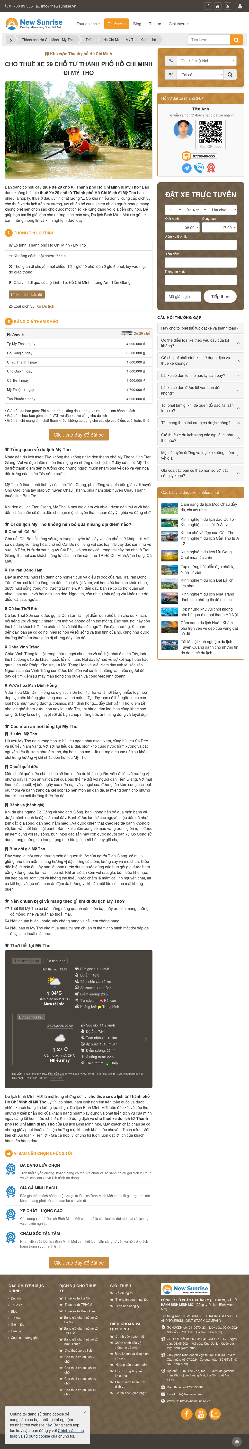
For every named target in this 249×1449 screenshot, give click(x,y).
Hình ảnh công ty (128, 1306)
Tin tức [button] (155, 23)
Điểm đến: (172, 254)
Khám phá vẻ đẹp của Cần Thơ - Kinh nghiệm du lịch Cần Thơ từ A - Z (210, 538)
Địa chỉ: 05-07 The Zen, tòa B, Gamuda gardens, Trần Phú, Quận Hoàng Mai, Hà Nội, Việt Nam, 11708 (201, 1375)
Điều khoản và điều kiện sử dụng (132, 1355)
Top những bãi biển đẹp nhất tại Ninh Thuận (208, 569)
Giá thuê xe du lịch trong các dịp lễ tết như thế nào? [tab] (197, 437)
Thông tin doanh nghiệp (132, 1299)
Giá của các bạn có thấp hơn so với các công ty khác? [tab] (195, 473)
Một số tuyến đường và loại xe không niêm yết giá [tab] (197, 455)
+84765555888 (193, 1387)
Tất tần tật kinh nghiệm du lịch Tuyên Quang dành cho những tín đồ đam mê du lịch (209, 647)
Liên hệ (16, 1331)
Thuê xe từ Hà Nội (77, 1298)
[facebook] (187, 1414)
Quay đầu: (209, 218)
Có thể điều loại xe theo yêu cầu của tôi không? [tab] (195, 342)
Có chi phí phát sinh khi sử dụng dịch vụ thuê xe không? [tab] (195, 360)
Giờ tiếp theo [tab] (55, 960)
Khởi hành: (172, 218)
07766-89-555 (204, 156)
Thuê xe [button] (115, 23)
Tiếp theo (220, 296)
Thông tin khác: (176, 271)
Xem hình (214, 1332)
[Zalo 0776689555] (187, 168)
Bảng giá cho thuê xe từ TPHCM (81, 1330)
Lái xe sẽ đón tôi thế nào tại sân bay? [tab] (193, 375)
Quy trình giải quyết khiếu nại (129, 1373)
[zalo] (215, 1414)
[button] (144, 1044)
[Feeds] (227, 6)
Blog (14, 1311)
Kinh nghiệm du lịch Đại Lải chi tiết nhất (207, 583)
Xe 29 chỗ (141, 333)
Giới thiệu (17, 1324)
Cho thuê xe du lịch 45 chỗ (80, 1392)
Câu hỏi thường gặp (24, 1337)
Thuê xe (16, 1305)
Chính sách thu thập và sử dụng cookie (47, 1433)
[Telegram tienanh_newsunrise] (199, 168)
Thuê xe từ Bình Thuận (81, 1311)
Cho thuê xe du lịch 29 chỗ (80, 1380)
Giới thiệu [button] (177, 23)
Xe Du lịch (45, 306)
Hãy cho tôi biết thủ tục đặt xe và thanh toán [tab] (198, 328)
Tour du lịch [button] (87, 23)
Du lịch (16, 1298)
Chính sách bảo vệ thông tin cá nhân (128, 1345)
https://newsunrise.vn (195, 1401)
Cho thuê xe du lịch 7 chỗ (79, 1359)
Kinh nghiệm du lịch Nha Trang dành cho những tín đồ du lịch (207, 596)
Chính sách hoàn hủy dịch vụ (130, 1384)
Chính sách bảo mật (130, 1336)
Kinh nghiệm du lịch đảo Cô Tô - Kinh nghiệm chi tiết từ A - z (208, 522)
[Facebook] (208, 6)
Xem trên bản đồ (28, 294)
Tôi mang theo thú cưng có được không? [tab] (196, 422)
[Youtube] (218, 6)
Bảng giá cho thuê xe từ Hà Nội (81, 1319)
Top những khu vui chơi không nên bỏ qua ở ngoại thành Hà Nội (209, 611)
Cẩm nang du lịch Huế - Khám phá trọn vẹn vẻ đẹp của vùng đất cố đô (209, 628)
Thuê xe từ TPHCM (78, 1304)
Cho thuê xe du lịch (78, 1350)
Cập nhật (56, 1078)
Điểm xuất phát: (176, 236)
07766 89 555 (21, 6)
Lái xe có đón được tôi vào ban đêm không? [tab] (191, 390)
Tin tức (16, 1318)
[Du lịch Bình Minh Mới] (34, 23)
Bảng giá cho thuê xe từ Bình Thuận (81, 1341)
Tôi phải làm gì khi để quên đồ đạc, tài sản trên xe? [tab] (197, 408)
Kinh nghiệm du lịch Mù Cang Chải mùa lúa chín (206, 554)
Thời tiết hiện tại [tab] (26, 960)
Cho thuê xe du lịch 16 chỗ (80, 1370)
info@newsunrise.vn (58, 6)
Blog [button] (137, 23)
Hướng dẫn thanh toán (131, 1364)
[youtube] (201, 1414)
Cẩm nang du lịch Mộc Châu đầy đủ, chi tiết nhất (209, 507)
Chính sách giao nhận (131, 1393)
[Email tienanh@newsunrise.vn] (211, 168)
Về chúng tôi (124, 1293)
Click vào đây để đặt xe (79, 434)
